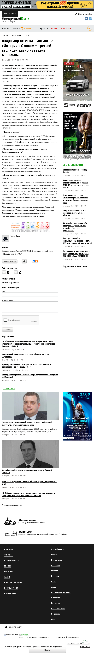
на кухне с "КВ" (15, 254)
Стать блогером (58, 608)
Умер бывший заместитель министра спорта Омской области (74, 213)
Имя (3, 291)
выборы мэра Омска (43, 251)
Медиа (54, 555)
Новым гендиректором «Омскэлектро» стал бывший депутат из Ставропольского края (75, 199)
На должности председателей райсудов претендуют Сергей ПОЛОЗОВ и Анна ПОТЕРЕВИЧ (76, 253)
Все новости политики (10, 505)
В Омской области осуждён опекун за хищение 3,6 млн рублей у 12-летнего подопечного (75, 227)
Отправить (7, 329)
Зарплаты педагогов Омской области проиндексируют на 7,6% (29, 482)
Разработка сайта (73, 644)
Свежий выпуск (58, 549)
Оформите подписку (27, 520)
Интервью (55, 565)
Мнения (54, 571)
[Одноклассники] (36, 261)
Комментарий (7, 300)
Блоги (53, 582)
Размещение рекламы (60, 592)
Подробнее (57, 647)
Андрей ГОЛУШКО (24, 251)
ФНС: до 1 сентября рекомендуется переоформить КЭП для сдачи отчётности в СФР (77, 240)
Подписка (55, 614)
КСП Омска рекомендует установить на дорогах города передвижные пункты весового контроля (28, 494)
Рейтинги (55, 576)
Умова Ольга (15, 236)
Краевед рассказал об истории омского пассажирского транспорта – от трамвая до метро (26, 365)
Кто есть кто (56, 560)
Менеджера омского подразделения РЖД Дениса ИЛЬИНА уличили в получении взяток (75, 184)
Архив (53, 587)
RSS (53, 619)
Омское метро (8, 251)
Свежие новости (73, 165)
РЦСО (4, 254)
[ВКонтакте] (34, 261)
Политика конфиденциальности (68, 637)
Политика (9, 388)
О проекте (55, 598)
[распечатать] (24, 263)
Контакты (55, 603)
